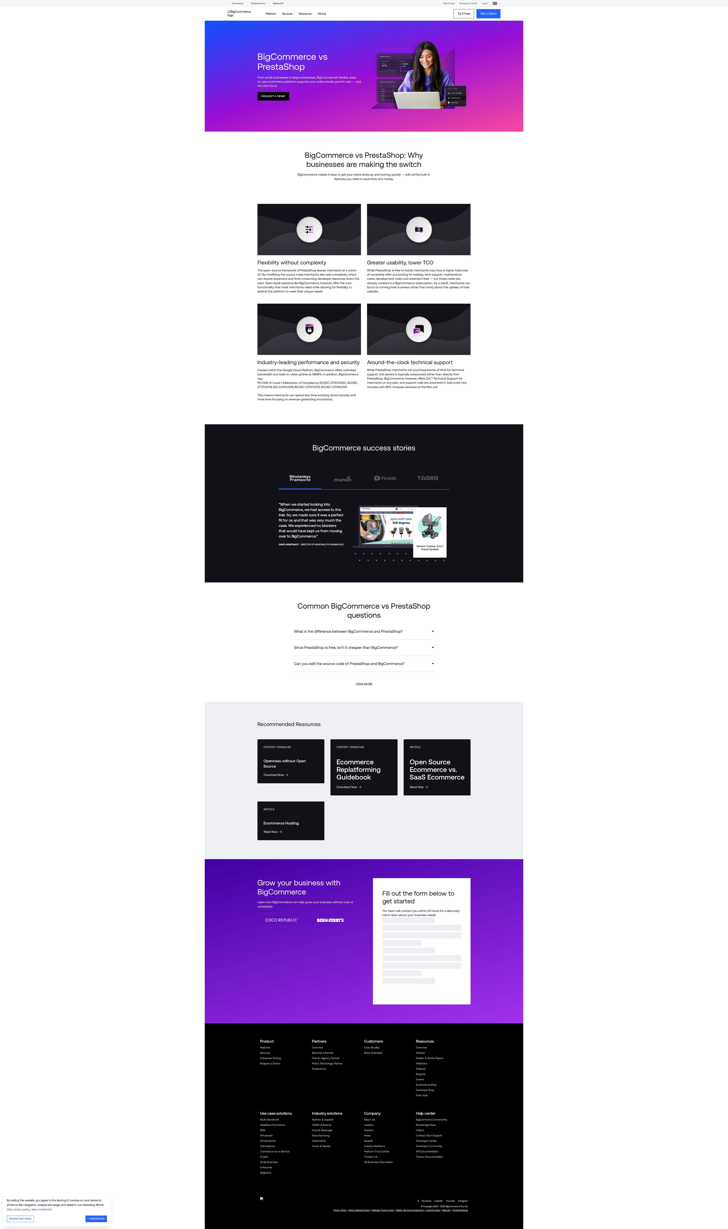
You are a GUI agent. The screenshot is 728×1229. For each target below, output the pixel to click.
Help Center (449, 3)
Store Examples (373, 1144)
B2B (262, 1221)
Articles (420, 1144)
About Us (369, 1211)
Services (265, 1144)
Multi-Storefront (269, 1211)
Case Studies (372, 1139)
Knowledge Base (426, 1216)
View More (364, 684)
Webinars (421, 1155)
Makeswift (278, 3)
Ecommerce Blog (426, 1176)
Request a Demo (270, 1155)
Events (420, 1171)
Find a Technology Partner (327, 1155)
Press (367, 1227)
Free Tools (422, 1187)
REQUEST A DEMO (399, 1081)
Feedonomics (258, 3)
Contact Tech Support (429, 1227)
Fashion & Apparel (322, 1211)
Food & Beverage (322, 1221)
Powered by (319, 1160)
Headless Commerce (272, 1216)
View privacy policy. (19, 1209)
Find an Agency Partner (326, 1149)
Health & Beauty (321, 1216)
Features (265, 1139)
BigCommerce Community (431, 1211)
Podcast (421, 1160)
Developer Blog (425, 1181)
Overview (317, 1139)
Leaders (368, 1216)
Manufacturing (320, 1227)
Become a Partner (322, 1144)
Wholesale (266, 1227)
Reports (420, 1165)
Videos (420, 1221)
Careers (368, 1221)
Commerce (237, 3)
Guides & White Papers (429, 1149)
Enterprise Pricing (270, 1149)
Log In (485, 3)
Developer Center (468, 3)
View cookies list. (41, 1209)
